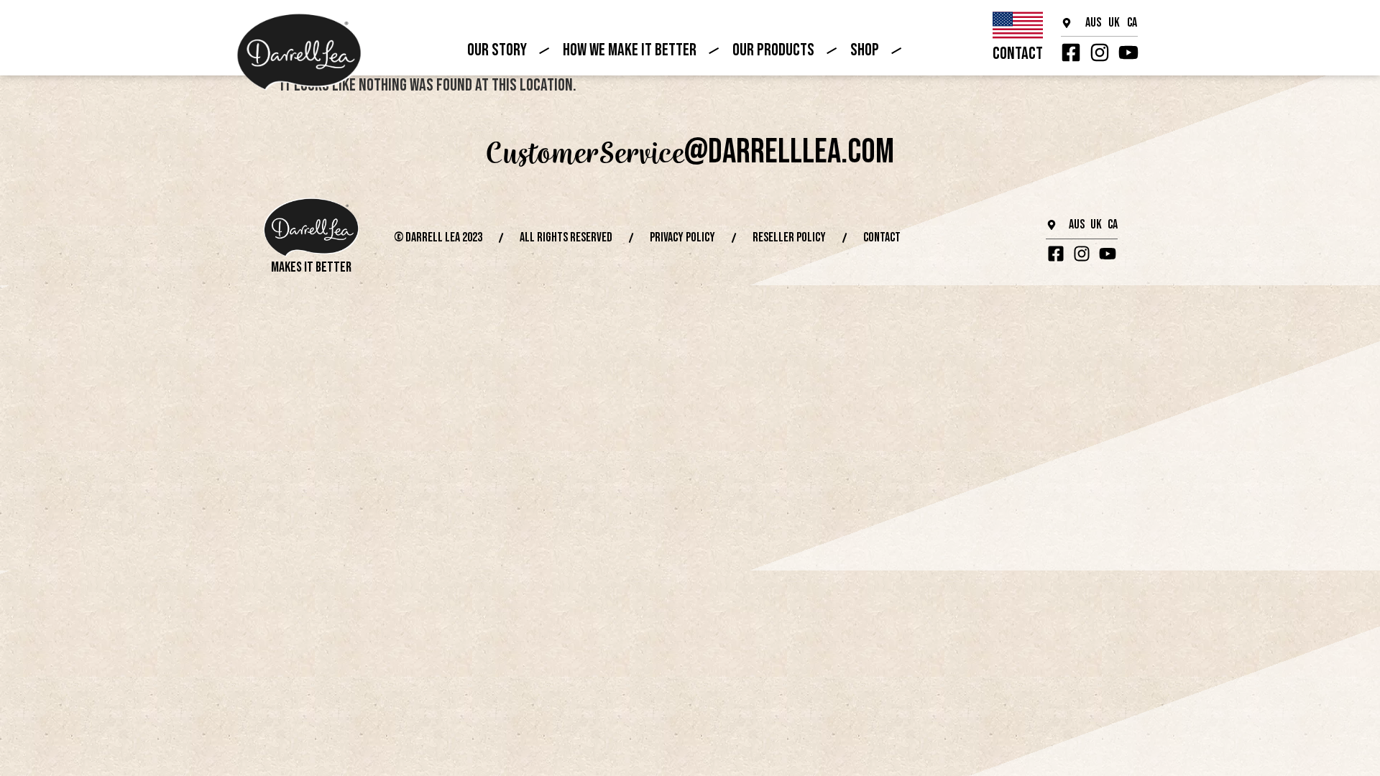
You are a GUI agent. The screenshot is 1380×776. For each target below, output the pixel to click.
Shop (864, 50)
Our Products (773, 50)
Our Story (497, 50)
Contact (1018, 53)
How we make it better (629, 50)
